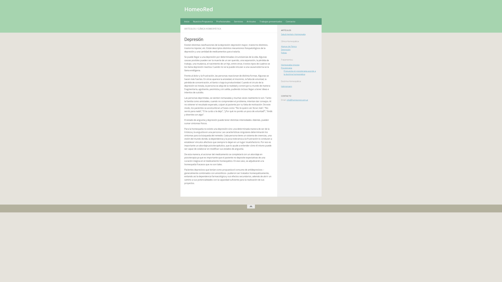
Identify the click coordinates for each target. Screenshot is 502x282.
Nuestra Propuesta (203, 21)
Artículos (251, 21)
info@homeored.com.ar (297, 100)
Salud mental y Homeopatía (293, 34)
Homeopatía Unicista (290, 64)
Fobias (284, 52)
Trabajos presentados (270, 21)
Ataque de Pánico (289, 46)
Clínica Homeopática (209, 28)
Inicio (186, 21)
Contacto (290, 21)
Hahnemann (286, 86)
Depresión (285, 49)
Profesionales (223, 21)
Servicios (238, 21)
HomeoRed (198, 9)
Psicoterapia (286, 68)
